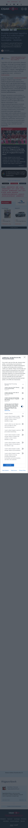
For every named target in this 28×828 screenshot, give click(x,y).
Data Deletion (5, 470)
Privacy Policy (22, 470)
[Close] (25, 357)
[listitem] (14, 384)
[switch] (22, 388)
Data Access (14, 470)
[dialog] (14, 414)
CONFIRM (8, 465)
